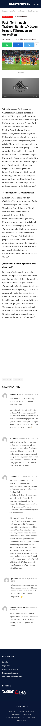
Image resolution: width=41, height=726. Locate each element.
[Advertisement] (20, 349)
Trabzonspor (27, 714)
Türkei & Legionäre (14, 717)
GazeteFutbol (21, 720)
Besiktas (21, 711)
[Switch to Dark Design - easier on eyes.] (33, 4)
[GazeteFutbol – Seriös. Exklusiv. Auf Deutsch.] (20, 4)
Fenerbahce (30, 711)
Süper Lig (12, 711)
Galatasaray (7, 17)
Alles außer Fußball (29, 717)
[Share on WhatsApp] (7, 44)
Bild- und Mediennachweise (12, 677)
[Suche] (37, 4)
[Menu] (3, 4)
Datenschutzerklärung (10, 669)
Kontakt (5, 662)
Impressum (6, 666)
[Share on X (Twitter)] (29, 44)
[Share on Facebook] (18, 44)
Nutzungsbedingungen (10, 673)
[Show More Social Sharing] (36, 44)
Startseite (5, 11)
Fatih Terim (7, 379)
